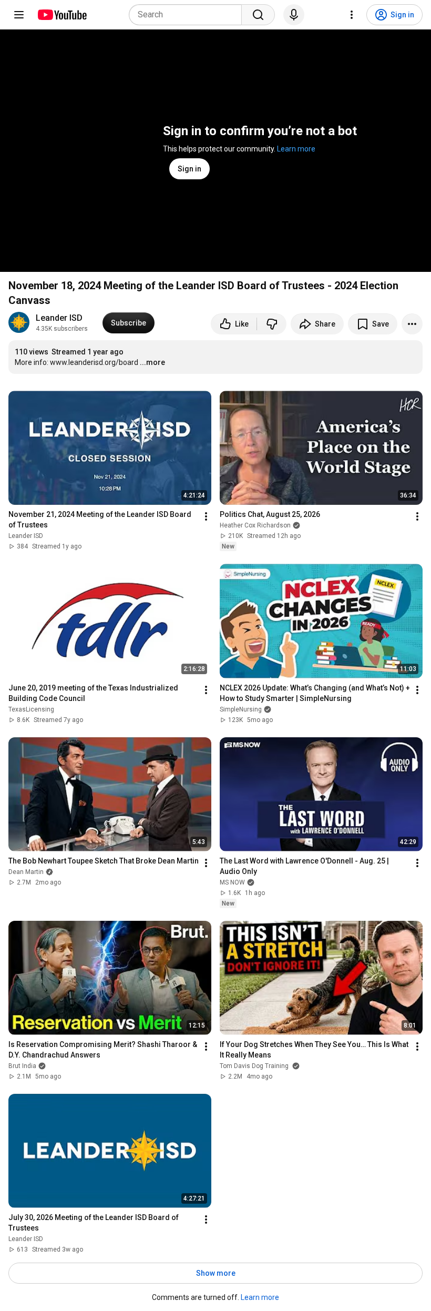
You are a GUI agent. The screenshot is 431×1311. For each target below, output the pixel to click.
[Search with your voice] (293, 14)
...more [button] (152, 362)
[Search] (258, 14)
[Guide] (19, 14)
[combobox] (188, 14)
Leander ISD (59, 318)
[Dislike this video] (271, 323)
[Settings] (351, 14)
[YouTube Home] (61, 14)
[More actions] (412, 323)
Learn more (296, 149)
